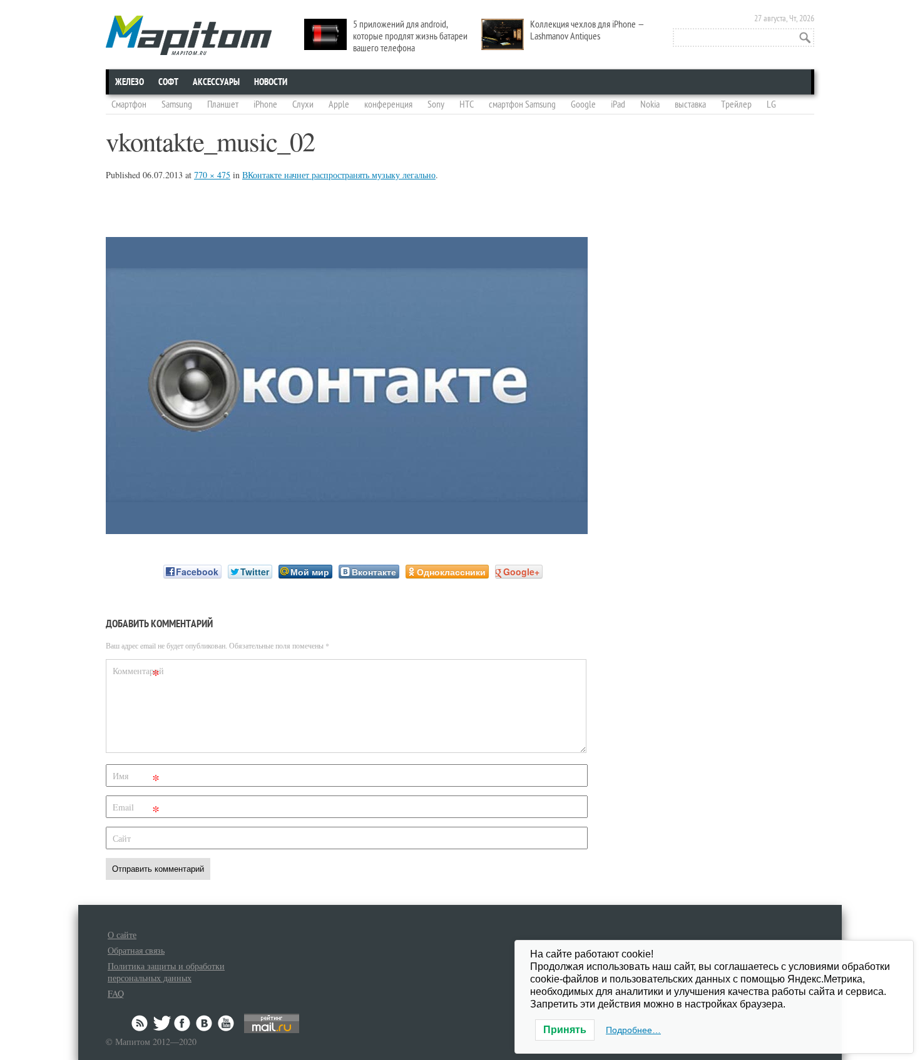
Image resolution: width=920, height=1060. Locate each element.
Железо (129, 82)
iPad (618, 104)
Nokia (650, 104)
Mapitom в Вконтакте (204, 1023)
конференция (388, 104)
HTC (466, 104)
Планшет (222, 104)
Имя (136, 778)
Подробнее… (633, 1030)
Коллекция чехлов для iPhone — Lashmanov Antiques (587, 30)
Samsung (176, 104)
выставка (690, 104)
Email (136, 809)
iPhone (265, 104)
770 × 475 (212, 175)
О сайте (122, 935)
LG (771, 104)
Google (583, 104)
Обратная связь (136, 950)
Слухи (303, 104)
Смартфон (128, 104)
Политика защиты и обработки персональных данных (166, 972)
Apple (339, 104)
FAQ (116, 993)
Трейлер (736, 104)
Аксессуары (216, 82)
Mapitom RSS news (140, 1023)
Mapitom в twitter (162, 1023)
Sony (435, 104)
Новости (270, 82)
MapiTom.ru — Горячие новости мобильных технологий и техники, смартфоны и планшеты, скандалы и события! (189, 35)
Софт (168, 82)
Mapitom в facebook (183, 1023)
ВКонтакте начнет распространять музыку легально (339, 175)
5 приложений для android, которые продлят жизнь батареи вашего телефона (410, 36)
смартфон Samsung (522, 104)
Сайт (122, 838)
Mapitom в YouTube (226, 1023)
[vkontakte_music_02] (347, 530)
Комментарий (138, 673)
